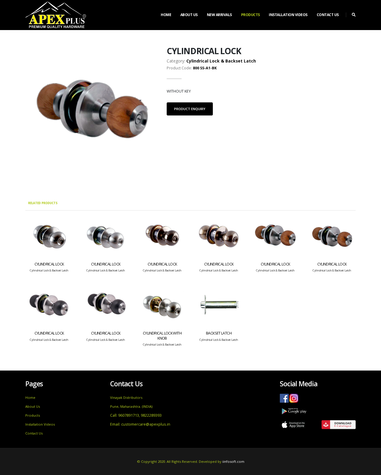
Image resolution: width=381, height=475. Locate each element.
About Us (189, 14)
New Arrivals (219, 14)
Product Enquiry (189, 109)
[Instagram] (293, 397)
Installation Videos (288, 14)
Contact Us (328, 14)
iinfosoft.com (233, 461)
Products (250, 14)
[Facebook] (284, 397)
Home (166, 14)
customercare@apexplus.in (145, 424)
